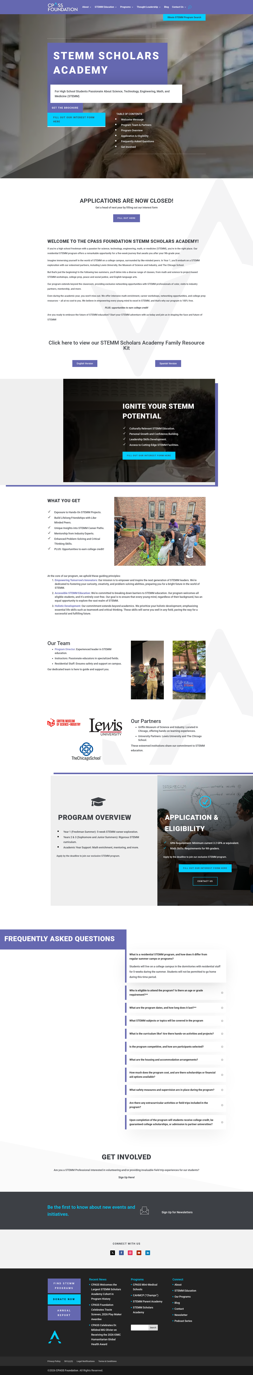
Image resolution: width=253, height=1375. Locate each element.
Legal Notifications (86, 1361)
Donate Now (64, 1299)
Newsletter (181, 1314)
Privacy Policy (53, 1361)
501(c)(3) (68, 1361)
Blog (166, 7)
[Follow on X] (112, 1252)
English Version (85, 363)
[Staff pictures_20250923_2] (147, 698)
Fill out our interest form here (74, 119)
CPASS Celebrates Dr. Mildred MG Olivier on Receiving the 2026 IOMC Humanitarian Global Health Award (106, 1335)
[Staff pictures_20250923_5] (189, 698)
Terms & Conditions (107, 1361)
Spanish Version (168, 363)
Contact (179, 1308)
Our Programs (183, 1296)
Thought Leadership (147, 7)
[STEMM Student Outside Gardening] (160, 564)
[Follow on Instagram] (130, 1252)
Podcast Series (183, 1320)
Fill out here (127, 218)
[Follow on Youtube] (139, 1252)
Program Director (65, 649)
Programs (125, 7)
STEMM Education (104, 7)
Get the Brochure (65, 107)
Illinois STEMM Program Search (184, 17)
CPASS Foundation (67, 1370)
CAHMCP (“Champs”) (145, 1295)
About (85, 7)
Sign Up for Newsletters (177, 1212)
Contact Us (177, 7)
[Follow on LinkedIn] (147, 1252)
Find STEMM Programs (64, 1286)
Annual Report (64, 1313)
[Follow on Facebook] (121, 1252)
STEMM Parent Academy (147, 1301)
